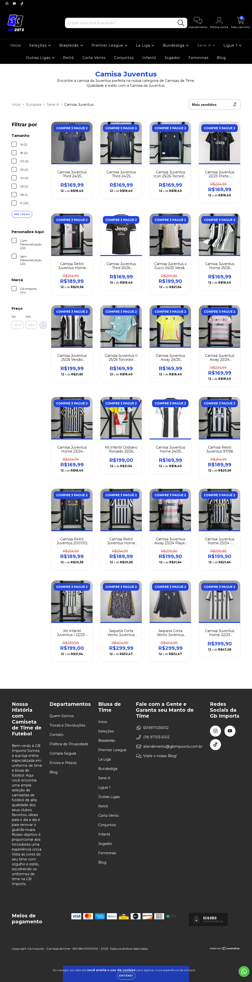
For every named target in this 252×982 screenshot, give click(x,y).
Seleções (38, 45)
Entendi (126, 975)
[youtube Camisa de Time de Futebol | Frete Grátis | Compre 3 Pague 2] (14, 3)
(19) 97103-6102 (156, 737)
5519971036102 (156, 728)
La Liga (143, 45)
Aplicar (43, 325)
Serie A (204, 45)
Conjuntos (124, 57)
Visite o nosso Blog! (160, 756)
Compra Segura (62, 753)
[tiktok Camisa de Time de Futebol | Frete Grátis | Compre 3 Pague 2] (22, 3)
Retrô (68, 57)
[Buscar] (181, 23)
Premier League (108, 45)
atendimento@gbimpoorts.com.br (173, 746)
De (14, 316)
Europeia (33, 104)
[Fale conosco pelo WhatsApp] (244, 971)
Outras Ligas (39, 57)
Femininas (198, 57)
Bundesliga (174, 45)
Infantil (149, 57)
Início (15, 45)
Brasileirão (69, 45)
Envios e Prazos (63, 763)
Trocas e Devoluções (67, 725)
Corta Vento (94, 57)
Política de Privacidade (68, 744)
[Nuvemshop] (224, 949)
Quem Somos (61, 716)
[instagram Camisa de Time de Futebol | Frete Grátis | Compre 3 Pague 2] (7, 3)
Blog (221, 57)
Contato (56, 734)
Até (28, 316)
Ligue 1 (231, 45)
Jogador (172, 57)
